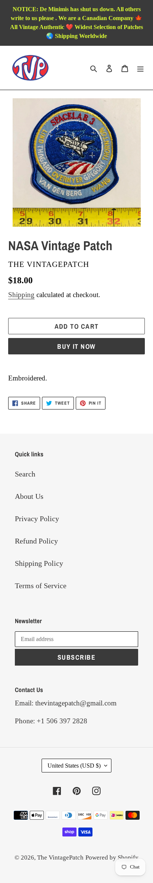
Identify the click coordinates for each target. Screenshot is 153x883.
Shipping (21, 295)
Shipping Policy (39, 563)
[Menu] (140, 67)
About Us (29, 496)
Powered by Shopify (112, 857)
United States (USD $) (74, 765)
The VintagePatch (60, 857)
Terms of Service (40, 585)
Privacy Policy (37, 518)
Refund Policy (36, 541)
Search (25, 474)
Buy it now (76, 346)
